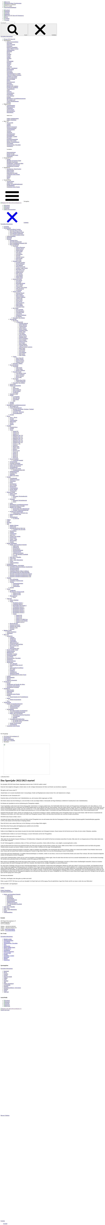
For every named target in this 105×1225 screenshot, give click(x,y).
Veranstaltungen (11, 89)
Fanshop (7, 18)
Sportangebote (10, 69)
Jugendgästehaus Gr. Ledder (14, 73)
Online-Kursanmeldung (12, 41)
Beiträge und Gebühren (12, 86)
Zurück (2, 887)
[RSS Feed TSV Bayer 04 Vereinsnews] (14, 15)
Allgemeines (10, 182)
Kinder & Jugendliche (12, 47)
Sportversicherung (11, 152)
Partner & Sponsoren (12, 126)
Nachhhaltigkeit (10, 185)
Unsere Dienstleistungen (13, 101)
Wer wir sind (10, 122)
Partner (8, 177)
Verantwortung (10, 181)
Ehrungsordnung (11, 111)
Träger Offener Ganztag (12, 48)
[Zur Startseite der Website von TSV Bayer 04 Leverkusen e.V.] (11, 202)
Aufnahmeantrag (11, 105)
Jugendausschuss (11, 133)
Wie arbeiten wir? (11, 100)
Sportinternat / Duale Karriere (14, 169)
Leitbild (9, 124)
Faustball (9, 54)
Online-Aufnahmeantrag (13, 118)
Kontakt (7, 20)
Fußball (8, 57)
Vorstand (9, 131)
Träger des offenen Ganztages (14, 75)
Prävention (9, 43)
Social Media (10, 143)
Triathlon (9, 64)
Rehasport (9, 83)
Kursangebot (10, 84)
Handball (9, 58)
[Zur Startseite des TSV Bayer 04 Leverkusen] (9, 39)
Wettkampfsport (10, 50)
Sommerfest (10, 156)
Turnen (8, 65)
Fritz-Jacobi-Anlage (11, 140)
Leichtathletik (10, 61)
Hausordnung (10, 112)
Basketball (9, 51)
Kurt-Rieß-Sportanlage (12, 139)
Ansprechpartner (11, 129)
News (8, 178)
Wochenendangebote (12, 77)
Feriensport (9, 46)
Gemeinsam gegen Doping (13, 164)
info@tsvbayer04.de (10, 929)
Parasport (9, 62)
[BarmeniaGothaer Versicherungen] (12, 3)
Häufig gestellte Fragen (12, 155)
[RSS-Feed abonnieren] (10, 209)
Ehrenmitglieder (11, 135)
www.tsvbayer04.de (10, 930)
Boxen (8, 53)
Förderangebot (10, 171)
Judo (8, 59)
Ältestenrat (9, 132)
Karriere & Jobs (10, 153)
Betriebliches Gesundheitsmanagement (16, 98)
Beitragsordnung (11, 107)
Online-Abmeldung (11, 120)
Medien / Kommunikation (13, 142)
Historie (9, 125)
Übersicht (9, 91)
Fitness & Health (11, 44)
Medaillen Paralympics (12, 162)
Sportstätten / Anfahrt (12, 136)
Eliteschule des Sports (12, 173)
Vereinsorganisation (11, 128)
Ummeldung (10, 108)
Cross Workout (10, 95)
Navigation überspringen (7, 36)
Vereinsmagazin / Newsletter (14, 144)
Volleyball (9, 66)
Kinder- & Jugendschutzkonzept (14, 184)
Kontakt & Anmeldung (12, 87)
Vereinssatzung (10, 109)
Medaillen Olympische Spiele (14, 160)
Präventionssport (11, 82)
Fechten (9, 55)
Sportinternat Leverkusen (13, 166)
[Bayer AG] (7, 2)
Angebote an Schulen (12, 76)
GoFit (8, 90)
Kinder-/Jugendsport (6, 890)
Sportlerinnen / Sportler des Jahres (15, 163)
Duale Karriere (10, 170)
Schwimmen (10, 72)
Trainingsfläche (10, 93)
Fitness (8, 80)
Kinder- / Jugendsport (12, 68)
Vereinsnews (10, 146)
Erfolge (8, 159)
